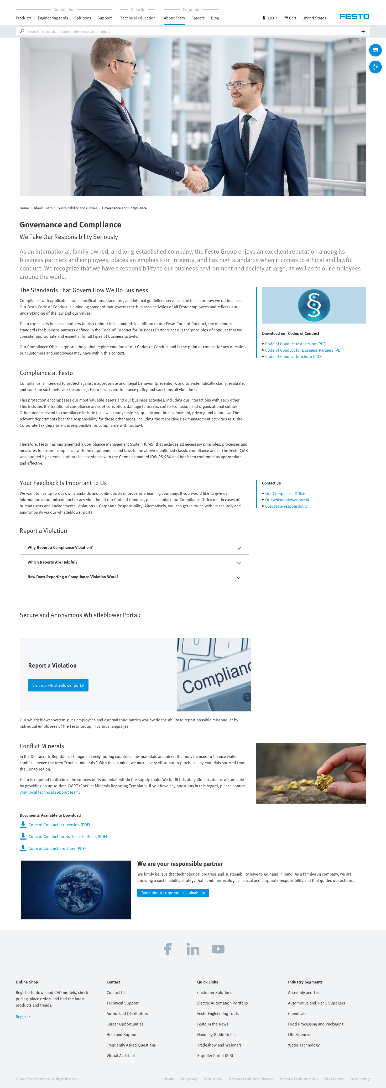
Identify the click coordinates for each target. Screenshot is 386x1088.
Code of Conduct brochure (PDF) (293, 356)
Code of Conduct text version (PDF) (296, 344)
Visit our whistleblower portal (58, 685)
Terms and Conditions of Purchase (251, 1078)
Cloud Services (334, 1078)
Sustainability (213, 1078)
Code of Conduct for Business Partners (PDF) (304, 350)
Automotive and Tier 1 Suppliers (316, 1003)
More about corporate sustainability (173, 892)
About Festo (43, 208)
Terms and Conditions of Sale (299, 1078)
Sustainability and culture (77, 208)
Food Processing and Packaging (315, 1024)
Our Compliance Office (285, 493)
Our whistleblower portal (287, 500)
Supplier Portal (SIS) (215, 1055)
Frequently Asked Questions (131, 1045)
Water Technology (304, 1045)
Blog (215, 18)
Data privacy (189, 1078)
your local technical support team (49, 792)
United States (314, 18)
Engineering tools (53, 18)
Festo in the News (212, 1024)
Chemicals (297, 1013)
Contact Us (116, 992)
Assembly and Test (304, 992)
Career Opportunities (125, 1024)
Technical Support (123, 1003)
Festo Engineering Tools (218, 1013)
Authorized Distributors (127, 1013)
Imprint (170, 1078)
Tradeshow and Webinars (219, 1045)
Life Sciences (299, 1034)
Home (24, 208)
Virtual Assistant (121, 1055)
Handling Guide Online (217, 1034)
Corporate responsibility (286, 506)
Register (23, 1016)
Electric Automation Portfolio (222, 1003)
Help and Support (122, 1034)
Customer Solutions (214, 992)
